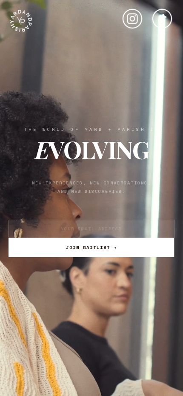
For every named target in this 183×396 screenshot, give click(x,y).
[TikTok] (162, 15)
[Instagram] (132, 15)
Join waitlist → (91, 247)
